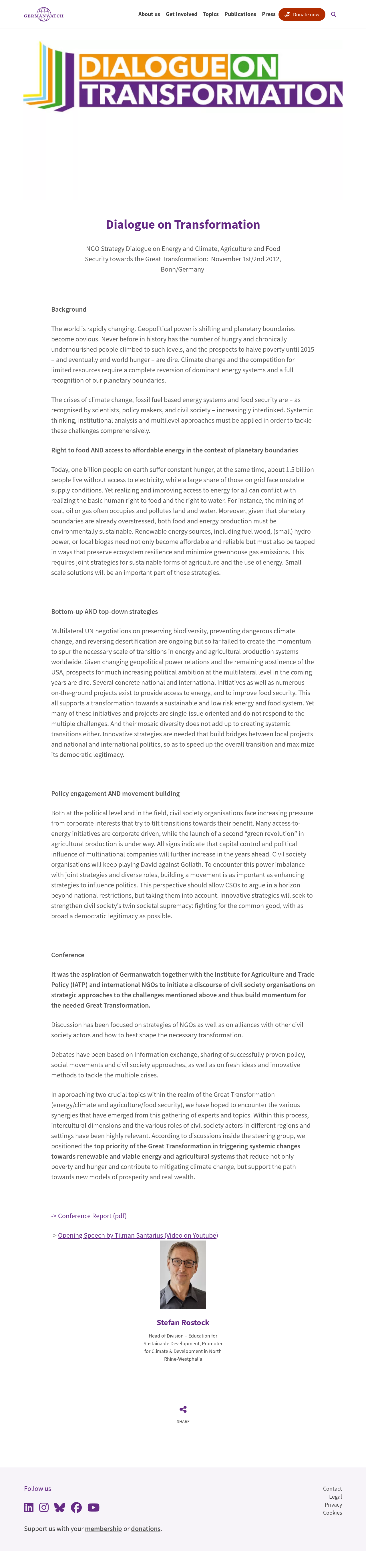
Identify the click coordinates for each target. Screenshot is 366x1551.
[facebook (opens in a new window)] (76, 1509)
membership (103, 1528)
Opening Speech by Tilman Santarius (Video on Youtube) (138, 1235)
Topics (211, 13)
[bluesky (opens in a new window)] (59, 1509)
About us (149, 13)
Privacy (333, 1504)
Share (183, 1421)
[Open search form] (333, 14)
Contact (332, 1488)
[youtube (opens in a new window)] (93, 1509)
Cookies (332, 1512)
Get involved (181, 13)
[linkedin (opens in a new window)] (28, 1509)
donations (145, 1528)
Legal (335, 1496)
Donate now (306, 14)
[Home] (43, 14)
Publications (240, 13)
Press (269, 13)
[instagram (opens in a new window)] (44, 1509)
